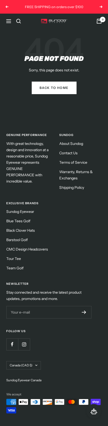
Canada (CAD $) (21, 365)
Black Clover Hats (20, 230)
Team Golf (15, 268)
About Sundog (71, 143)
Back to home (54, 88)
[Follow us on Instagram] (24, 344)
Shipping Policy (71, 187)
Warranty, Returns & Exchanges (76, 174)
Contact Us (68, 153)
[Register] (84, 312)
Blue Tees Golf (18, 221)
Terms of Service (73, 162)
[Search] (18, 21)
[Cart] (99, 21)
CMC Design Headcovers (27, 249)
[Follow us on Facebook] (12, 344)
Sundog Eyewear (20, 211)
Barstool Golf (17, 239)
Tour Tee (13, 258)
